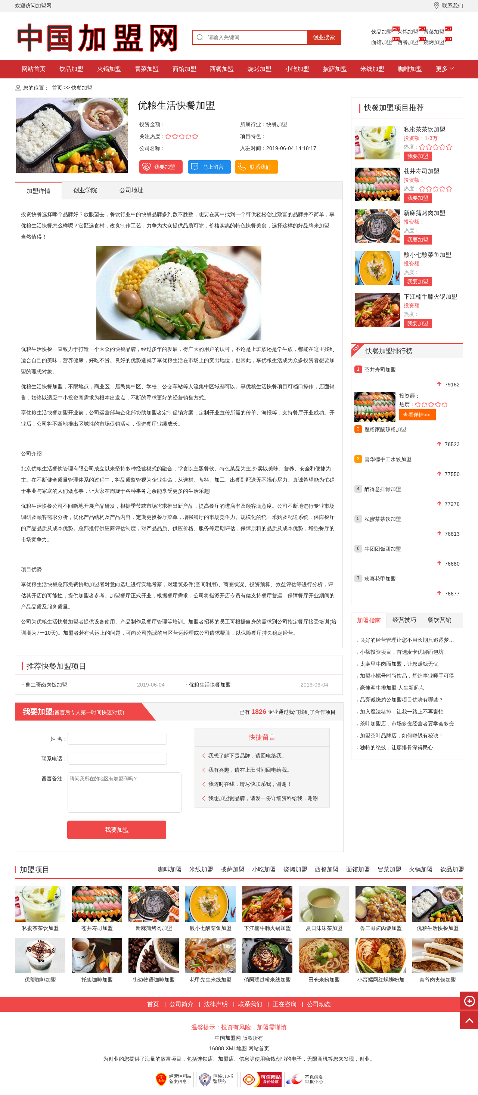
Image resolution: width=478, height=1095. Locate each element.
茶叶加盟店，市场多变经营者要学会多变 (407, 724)
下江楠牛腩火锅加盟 (430, 296)
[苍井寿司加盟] (377, 184)
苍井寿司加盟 (422, 171)
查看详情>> (416, 415)
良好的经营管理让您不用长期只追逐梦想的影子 (415, 640)
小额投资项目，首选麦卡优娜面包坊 (402, 652)
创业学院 (85, 190)
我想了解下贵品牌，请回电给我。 (247, 756)
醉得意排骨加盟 (382, 489)
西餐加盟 (407, 42)
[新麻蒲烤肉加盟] (377, 226)
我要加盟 (164, 167)
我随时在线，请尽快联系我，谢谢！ (250, 784)
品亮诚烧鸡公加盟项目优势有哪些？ (402, 700)
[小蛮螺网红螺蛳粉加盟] (381, 955)
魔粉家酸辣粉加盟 (385, 429)
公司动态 (319, 1004)
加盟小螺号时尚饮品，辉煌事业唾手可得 (407, 676)
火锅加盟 (407, 32)
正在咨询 (285, 1004)
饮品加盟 (381, 32)
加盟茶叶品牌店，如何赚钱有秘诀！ (402, 735)
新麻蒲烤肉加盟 (425, 213)
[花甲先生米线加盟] (210, 955)
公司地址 (131, 190)
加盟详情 (38, 191)
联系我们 (260, 167)
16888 (216, 1048)
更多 (442, 69)
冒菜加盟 (433, 32)
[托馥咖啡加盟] (97, 955)
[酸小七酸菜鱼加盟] (377, 267)
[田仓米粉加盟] (324, 955)
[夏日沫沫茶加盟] (324, 903)
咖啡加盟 (410, 69)
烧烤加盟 (433, 42)
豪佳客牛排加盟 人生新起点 (392, 688)
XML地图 (236, 1048)
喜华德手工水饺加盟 (388, 459)
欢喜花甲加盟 (380, 579)
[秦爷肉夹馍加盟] (437, 955)
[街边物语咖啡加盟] (153, 955)
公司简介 (181, 1004)
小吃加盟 (297, 69)
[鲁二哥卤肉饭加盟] (381, 903)
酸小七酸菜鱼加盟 (427, 255)
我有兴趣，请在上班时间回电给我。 (250, 770)
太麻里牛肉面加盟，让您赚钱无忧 (399, 664)
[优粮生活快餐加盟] (437, 903)
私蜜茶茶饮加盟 (425, 129)
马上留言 (213, 167)
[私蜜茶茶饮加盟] (377, 142)
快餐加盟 (81, 88)
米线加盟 (372, 69)
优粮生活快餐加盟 (210, 685)
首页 (57, 88)
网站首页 (34, 69)
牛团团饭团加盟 (382, 549)
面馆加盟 (381, 42)
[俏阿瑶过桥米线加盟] (267, 955)
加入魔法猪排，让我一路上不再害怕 (402, 712)
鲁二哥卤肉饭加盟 (46, 685)
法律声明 (216, 1004)
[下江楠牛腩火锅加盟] (377, 309)
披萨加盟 (335, 69)
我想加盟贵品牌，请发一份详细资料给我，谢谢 (263, 798)
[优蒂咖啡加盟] (40, 955)
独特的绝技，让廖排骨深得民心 (396, 747)
